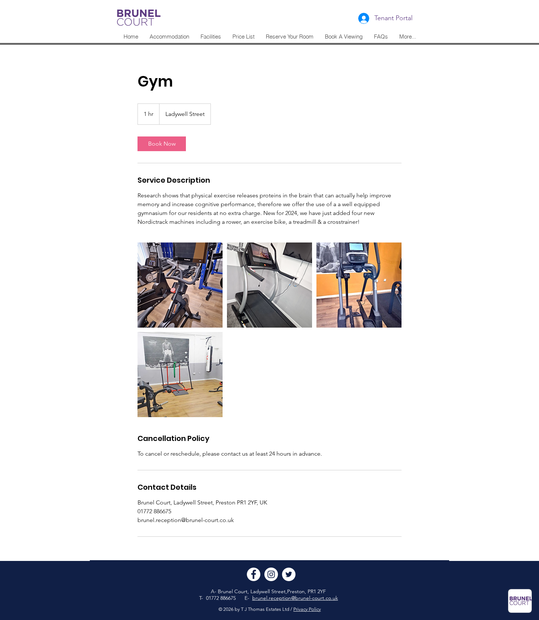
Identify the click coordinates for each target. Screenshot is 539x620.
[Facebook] (253, 574)
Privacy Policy (307, 609)
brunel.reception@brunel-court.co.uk (295, 598)
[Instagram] (271, 574)
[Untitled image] (180, 285)
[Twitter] (289, 574)
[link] (162, 143)
